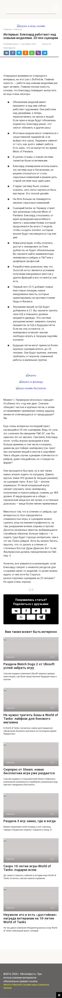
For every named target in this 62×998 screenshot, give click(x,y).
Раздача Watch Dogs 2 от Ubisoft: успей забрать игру (29, 666)
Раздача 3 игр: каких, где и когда (29, 821)
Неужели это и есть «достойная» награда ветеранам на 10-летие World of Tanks (30, 918)
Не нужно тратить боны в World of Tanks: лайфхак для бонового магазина (30, 718)
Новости (46, 44)
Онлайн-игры (30, 984)
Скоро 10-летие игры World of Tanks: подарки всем (27, 868)
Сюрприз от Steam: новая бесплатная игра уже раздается (29, 771)
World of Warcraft (12, 984)
